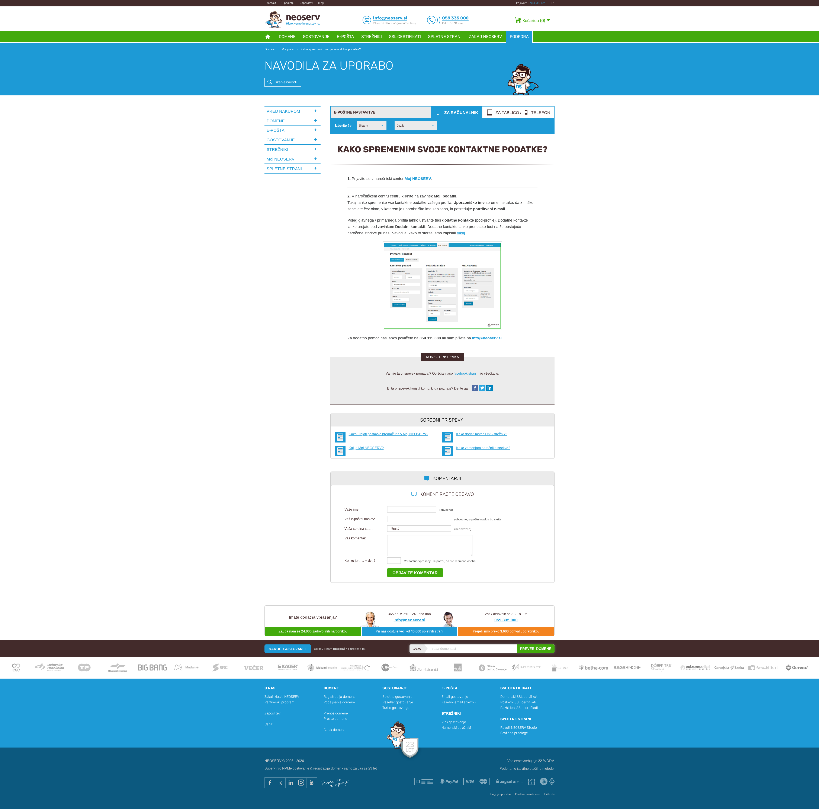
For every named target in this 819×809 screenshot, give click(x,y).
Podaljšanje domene (339, 702)
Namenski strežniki (456, 728)
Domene (287, 36)
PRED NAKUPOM (283, 111)
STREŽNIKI (277, 149)
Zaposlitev (306, 2)
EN (553, 2)
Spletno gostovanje (397, 697)
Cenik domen (334, 730)
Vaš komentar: (355, 538)
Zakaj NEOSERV (485, 36)
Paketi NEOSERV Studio (518, 728)
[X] (280, 782)
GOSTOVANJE (281, 139)
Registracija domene (340, 697)
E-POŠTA (276, 130)
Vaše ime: (351, 509)
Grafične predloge (514, 733)
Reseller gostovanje (397, 702)
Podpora (519, 36)
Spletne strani (445, 36)
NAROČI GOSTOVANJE (288, 649)
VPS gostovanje (453, 722)
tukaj (461, 233)
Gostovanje (316, 36)
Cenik (268, 724)
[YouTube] (311, 782)
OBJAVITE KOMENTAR (415, 572)
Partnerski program (279, 702)
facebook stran (465, 373)
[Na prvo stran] (267, 36)
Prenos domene (336, 713)
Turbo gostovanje (395, 708)
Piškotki (549, 794)
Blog (321, 2)
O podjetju (288, 2)
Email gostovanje (454, 697)
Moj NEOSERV (536, 2)
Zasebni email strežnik (458, 702)
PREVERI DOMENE (535, 649)
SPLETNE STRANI (284, 168)
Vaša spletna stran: (358, 528)
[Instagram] (301, 782)
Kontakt (271, 2)
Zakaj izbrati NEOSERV (281, 697)
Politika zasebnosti (527, 794)
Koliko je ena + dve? (359, 560)
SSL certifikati (405, 36)
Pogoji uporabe (500, 794)
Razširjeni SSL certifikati (519, 708)
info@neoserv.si (487, 338)
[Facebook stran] (269, 782)
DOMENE (276, 120)
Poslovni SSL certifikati (518, 702)
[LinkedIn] (290, 782)
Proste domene (335, 719)
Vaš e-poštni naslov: (359, 519)
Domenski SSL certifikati (519, 697)
